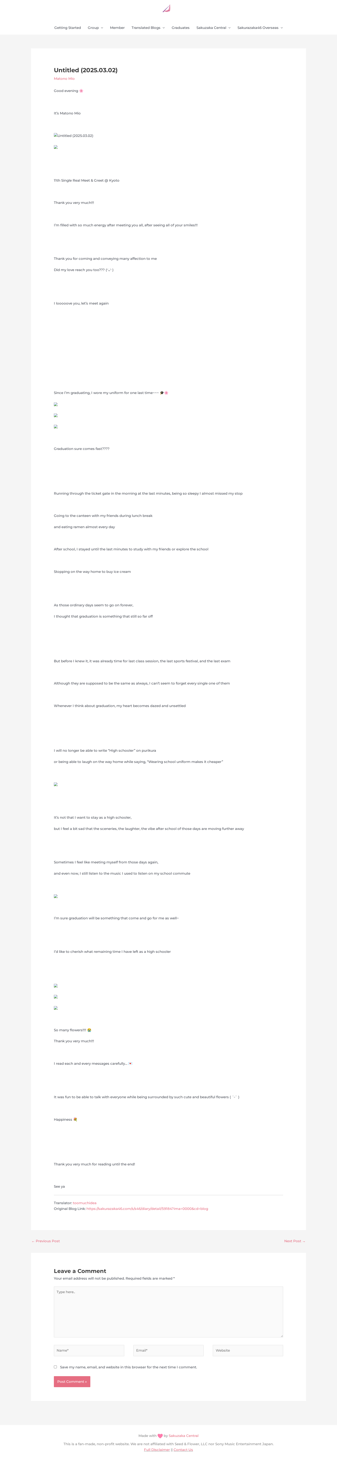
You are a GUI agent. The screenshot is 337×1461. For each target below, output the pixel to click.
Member (117, 27)
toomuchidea (85, 1203)
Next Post (295, 1241)
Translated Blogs (146, 27)
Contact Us (183, 1449)
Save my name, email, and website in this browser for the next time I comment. (128, 1367)
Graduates (181, 27)
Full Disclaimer (157, 1449)
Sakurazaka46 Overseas (258, 27)
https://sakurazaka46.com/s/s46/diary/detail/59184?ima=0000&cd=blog (147, 1208)
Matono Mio (64, 78)
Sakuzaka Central (211, 27)
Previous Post (45, 1241)
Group (93, 27)
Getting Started (67, 27)
